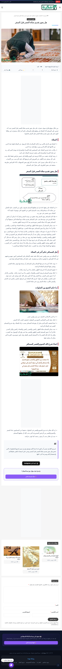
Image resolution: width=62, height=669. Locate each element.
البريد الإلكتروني (54, 612)
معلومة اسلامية (35, 15)
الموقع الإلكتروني (26, 612)
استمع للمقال (54, 70)
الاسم (56, 605)
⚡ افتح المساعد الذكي (31, 642)
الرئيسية (45, 15)
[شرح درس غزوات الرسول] (31, 556)
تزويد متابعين (45, 662)
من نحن (15, 662)
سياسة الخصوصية (30, 662)
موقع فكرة (43, 653)
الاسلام (40, 15)
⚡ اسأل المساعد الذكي (31, 476)
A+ (42, 70)
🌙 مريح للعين (21, 70)
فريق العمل (21, 662)
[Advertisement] (31, 100)
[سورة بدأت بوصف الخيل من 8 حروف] (12, 551)
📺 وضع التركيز (7, 70)
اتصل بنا (39, 662)
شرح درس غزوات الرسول (33, 568)
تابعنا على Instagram (31, 463)
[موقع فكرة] (49, 7)
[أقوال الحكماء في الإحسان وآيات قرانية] (50, 550)
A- (32, 70)
